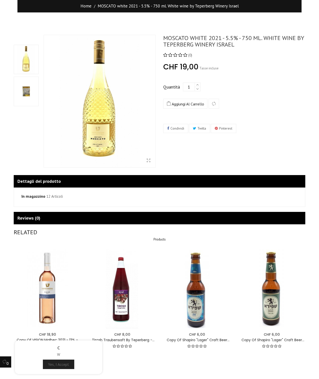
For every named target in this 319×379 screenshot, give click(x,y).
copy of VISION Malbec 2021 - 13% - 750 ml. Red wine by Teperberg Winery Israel (47, 340)
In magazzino (33, 196)
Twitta (201, 128)
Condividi (177, 128)
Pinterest (225, 128)
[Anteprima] (74, 256)
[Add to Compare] (214, 103)
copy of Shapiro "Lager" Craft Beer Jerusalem (197, 340)
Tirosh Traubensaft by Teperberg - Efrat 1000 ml (122, 340)
